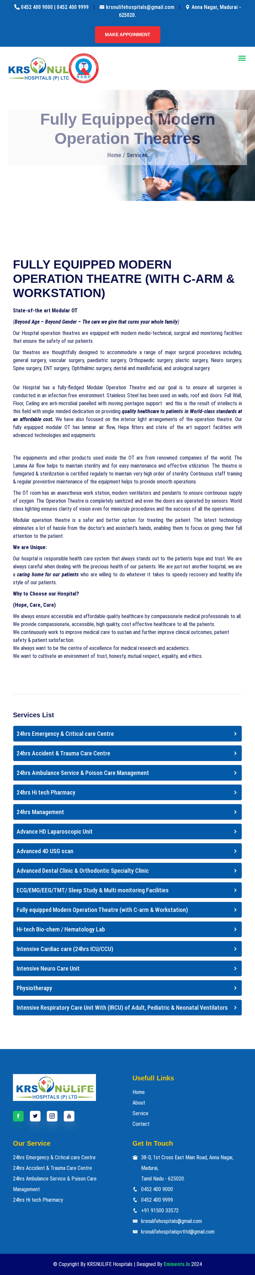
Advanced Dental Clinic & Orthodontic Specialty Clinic (83, 870)
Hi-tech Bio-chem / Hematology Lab (61, 929)
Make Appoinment (127, 34)
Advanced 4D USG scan (45, 851)
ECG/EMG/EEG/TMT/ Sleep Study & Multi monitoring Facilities (93, 890)
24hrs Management (40, 811)
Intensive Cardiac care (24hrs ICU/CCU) (65, 948)
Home (114, 155)
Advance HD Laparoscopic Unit (55, 831)
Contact (140, 1124)
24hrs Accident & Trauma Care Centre (63, 753)
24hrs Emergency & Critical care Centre (65, 733)
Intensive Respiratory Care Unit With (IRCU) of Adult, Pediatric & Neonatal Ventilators (122, 1007)
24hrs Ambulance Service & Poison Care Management (83, 772)
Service (140, 1113)
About (138, 1103)
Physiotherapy (34, 988)
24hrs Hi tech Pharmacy (46, 792)
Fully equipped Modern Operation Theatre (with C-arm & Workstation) (102, 909)
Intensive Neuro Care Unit (48, 968)
